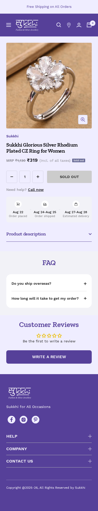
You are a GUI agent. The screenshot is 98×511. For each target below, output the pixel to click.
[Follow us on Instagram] (23, 420)
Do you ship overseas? (31, 283)
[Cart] (89, 25)
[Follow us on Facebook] (11, 420)
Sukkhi (12, 136)
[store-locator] (68, 25)
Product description (26, 234)
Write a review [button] (49, 356)
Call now (36, 189)
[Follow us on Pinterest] (35, 420)
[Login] (79, 25)
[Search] (58, 25)
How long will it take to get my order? (45, 298)
